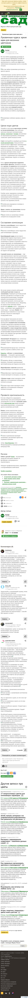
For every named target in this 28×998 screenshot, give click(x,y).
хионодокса (9, 134)
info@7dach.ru (8, 956)
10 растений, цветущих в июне (12, 477)
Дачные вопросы (5, 965)
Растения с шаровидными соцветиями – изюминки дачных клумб (13, 841)
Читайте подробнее (6, 471)
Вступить (3, 30)
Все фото (3, 971)
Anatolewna (8, 550)
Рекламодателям (5, 990)
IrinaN (2, 861)
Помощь (3, 967)
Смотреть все (4, 932)
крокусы (3, 134)
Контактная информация (7, 986)
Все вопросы (4, 973)
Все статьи (3, 975)
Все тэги (3, 977)
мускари (16, 134)
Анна (6, 532)
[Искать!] (26, 13)
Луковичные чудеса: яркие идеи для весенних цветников (12, 34)
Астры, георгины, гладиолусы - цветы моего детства (12, 911)
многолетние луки (9, 403)
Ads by (22, 997)
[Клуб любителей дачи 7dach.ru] (7, 13)
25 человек (15, 532)
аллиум (19, 492)
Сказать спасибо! (6, 522)
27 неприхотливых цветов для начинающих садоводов (13, 794)
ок (20, 9)
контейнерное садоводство (7, 488)
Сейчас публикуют (5, 961)
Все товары (3, 969)
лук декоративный (19, 489)
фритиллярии (4, 493)
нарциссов (19, 308)
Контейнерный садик (7, 236)
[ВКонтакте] (20, 497)
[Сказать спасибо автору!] (25, 582)
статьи (12, 491)
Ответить (4, 581)
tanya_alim (8, 586)
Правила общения (5, 980)
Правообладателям (5, 988)
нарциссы (3, 489)
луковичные (18, 487)
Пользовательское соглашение (8, 982)
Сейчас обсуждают (5, 963)
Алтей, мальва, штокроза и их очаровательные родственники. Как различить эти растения (13, 817)
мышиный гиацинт (12, 492)
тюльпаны (21, 306)
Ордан (13, 456)
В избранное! (7, 46)
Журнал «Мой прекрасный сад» (11, 27)
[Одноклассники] (22, 497)
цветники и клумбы (18, 491)
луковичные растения (15, 57)
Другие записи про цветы (12, 785)
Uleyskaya (3, 813)
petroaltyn (3, 907)
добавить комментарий (7, 776)
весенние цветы (4, 492)
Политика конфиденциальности (8, 984)
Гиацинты (3, 353)
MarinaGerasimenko (6, 791)
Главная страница (5, 959)
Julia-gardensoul (5, 883)
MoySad (7, 50)
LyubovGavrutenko (10, 640)
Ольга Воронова (9, 443)
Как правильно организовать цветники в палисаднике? (12, 864)
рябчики (10, 306)
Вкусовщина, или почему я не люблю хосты (12, 888)
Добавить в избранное (10, 536)
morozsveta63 (9, 623)
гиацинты (25, 488)
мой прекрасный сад (5, 491)
